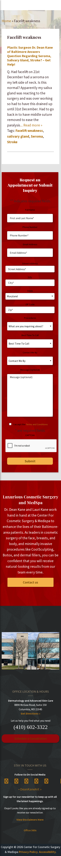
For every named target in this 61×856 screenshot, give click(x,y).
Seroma (37, 136)
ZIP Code (30, 304)
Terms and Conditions (37, 424)
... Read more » (31, 125)
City (30, 277)
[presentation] (31, 445)
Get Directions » (30, 713)
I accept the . (30, 424)
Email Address (30, 244)
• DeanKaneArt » (30, 789)
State (30, 290)
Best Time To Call (30, 335)
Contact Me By (30, 352)
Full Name (30, 209)
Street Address (30, 263)
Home (6, 21)
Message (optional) (30, 369)
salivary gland (18, 136)
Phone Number (30, 227)
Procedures (30, 317)
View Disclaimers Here (30, 819)
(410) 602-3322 (31, 727)
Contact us (30, 582)
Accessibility (47, 852)
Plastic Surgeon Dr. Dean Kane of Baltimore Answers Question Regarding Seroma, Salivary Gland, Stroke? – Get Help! (30, 55)
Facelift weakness (29, 130)
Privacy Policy (28, 852)
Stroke (12, 142)
